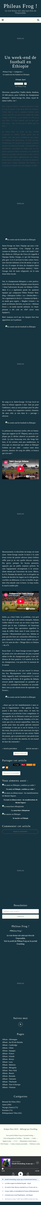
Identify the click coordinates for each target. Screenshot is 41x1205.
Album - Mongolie (9, 1068)
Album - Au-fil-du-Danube (12, 1042)
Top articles (27, 1138)
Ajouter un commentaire (20, 831)
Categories (18, 72)
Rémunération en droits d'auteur (28, 1141)
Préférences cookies (35, 1144)
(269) (6, 1105)
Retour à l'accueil (20, 753)
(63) (12, 1113)
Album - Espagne (9, 1051)
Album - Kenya (8, 1059)
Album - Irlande (8, 1056)
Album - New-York (9, 1070)
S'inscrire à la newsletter (11, 773)
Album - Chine (8, 1048)
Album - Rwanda (8, 1076)
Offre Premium (4, 1144)
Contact (34, 1138)
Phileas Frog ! (21, 6)
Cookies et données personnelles (19, 1144)
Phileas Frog (22, 941)
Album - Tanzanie (9, 1079)
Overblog (33, 1129)
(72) (7, 1110)
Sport (24, 79)
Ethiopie (18, 79)
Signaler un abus (7, 1141)
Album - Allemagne (9, 1039)
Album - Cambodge (9, 1045)
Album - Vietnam (8, 1087)
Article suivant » (32, 749)
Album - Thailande (9, 1082)
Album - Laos (7, 1062)
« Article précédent (9, 749)
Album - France (8, 1054)
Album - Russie (8, 1073)
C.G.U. (16, 1141)
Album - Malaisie (9, 1065)
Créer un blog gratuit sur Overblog (12, 1138)
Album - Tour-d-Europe (11, 1085)
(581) (11, 1102)
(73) (10, 1107)
